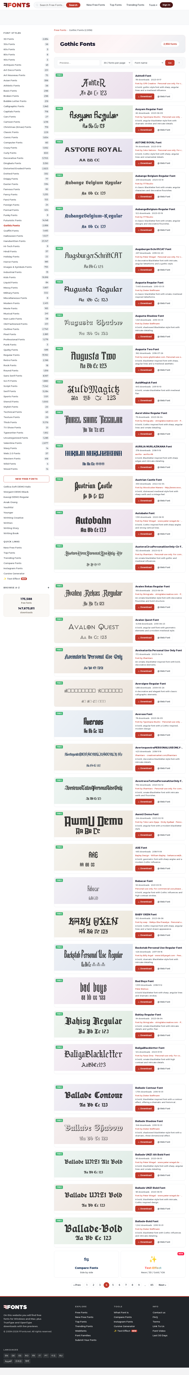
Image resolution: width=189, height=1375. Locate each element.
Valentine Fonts (13, 443)
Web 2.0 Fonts (12, 453)
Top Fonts (116, 5)
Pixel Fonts (10, 334)
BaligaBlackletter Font (149, 1047)
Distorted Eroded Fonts (17, 168)
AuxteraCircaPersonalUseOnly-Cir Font (160, 546)
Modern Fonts (12, 303)
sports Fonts (11, 396)
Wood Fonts (11, 469)
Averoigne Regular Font (150, 683)
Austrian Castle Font (148, 479)
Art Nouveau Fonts (14, 75)
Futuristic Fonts (13, 220)
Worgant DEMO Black (16, 491)
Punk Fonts (10, 344)
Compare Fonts (12, 563)
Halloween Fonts (13, 235)
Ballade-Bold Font (146, 1221)
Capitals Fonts (12, 111)
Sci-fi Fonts (10, 380)
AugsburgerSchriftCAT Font (153, 249)
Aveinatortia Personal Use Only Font (158, 650)
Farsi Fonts (10, 199)
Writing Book (11, 533)
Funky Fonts (10, 215)
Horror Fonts (11, 261)
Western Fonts (12, 458)
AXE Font (141, 847)
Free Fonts (60, 30)
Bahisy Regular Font (148, 1014)
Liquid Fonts (11, 282)
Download (146, 96)
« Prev (77, 1285)
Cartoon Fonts (12, 121)
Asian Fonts (10, 80)
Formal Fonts (11, 210)
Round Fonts (11, 370)
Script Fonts (10, 386)
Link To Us (158, 1326)
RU (60, 1355)
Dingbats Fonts (12, 163)
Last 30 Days (160, 1335)
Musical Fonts (11, 313)
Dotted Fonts (11, 173)
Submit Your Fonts (85, 1340)
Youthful (8, 507)
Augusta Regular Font (149, 282)
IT (40, 1355)
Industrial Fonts (13, 272)
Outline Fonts (11, 329)
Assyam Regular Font (149, 109)
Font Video (159, 1330)
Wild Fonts (10, 463)
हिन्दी (27, 1361)
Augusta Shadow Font (149, 315)
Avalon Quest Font (147, 619)
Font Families (83, 1335)
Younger (8, 512)
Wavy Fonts (10, 448)
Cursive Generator (14, 573)
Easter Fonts (11, 184)
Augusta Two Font (147, 349)
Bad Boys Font (144, 981)
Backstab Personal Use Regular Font (158, 947)
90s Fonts (9, 59)
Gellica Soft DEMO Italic (17, 486)
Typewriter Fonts (13, 432)
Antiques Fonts (12, 64)
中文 (53, 1355)
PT (46, 1355)
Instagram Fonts (13, 568)
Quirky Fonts (11, 349)
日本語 (18, 1361)
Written (8, 523)
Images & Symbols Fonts (18, 267)
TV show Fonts (12, 427)
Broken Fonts (11, 96)
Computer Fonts (13, 142)
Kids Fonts (10, 277)
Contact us (159, 1312)
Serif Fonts (10, 391)
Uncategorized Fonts (16, 437)
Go (170, 62)
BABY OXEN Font (146, 914)
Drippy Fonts (11, 178)
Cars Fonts (10, 116)
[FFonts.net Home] (17, 5)
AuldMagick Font (146, 382)
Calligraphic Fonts (14, 106)
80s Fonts (9, 54)
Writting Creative (13, 517)
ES (20, 1355)
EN (6, 1355)
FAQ (155, 1317)
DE (13, 1355)
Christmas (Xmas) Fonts (17, 127)
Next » (162, 1285)
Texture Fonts (12, 417)
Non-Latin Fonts (13, 318)
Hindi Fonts (10, 251)
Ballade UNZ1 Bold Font (150, 1187)
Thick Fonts (10, 422)
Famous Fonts (12, 189)
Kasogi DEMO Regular (16, 497)
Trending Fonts (135, 5)
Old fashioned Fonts (15, 324)
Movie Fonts (10, 308)
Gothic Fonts (12, 225)
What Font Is (121, 1312)
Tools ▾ (153, 5)
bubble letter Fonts (15, 101)
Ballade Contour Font (149, 1087)
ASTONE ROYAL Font (148, 142)
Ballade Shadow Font (149, 1121)
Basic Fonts (10, 90)
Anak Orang (10, 502)
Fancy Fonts (10, 194)
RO (26, 1355)
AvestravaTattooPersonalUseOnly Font (160, 781)
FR (33, 1355)
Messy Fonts (11, 287)
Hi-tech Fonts (12, 246)
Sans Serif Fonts (13, 375)
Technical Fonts (13, 412)
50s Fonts (9, 44)
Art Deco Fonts (12, 70)
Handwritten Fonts (15, 241)
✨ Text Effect (15, 578)
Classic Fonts (11, 132)
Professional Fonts (14, 339)
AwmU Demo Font (147, 814)
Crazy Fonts (10, 147)
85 (151, 1285)
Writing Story (11, 528)
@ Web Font (163, 96)
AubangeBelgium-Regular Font (155, 209)
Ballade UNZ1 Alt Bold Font (152, 1154)
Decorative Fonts (13, 158)
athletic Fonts (12, 85)
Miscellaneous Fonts (15, 298)
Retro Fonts (10, 360)
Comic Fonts (11, 137)
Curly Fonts (10, 152)
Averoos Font (143, 714)
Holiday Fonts (11, 256)
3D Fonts (9, 39)
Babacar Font (144, 881)
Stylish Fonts (11, 406)
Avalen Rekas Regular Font (152, 586)
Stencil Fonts (11, 401)
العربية (8, 1361)
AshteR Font (143, 75)
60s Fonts (9, 49)
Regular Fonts (12, 355)
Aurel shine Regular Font (151, 413)
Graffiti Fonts (11, 230)
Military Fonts (11, 292)
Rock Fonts (10, 365)
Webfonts (81, 1330)
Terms (156, 1321)
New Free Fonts (96, 5)
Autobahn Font (145, 513)
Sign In (166, 5)
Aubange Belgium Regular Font (155, 175)
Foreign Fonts (11, 204)
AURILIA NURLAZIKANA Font (153, 446)
